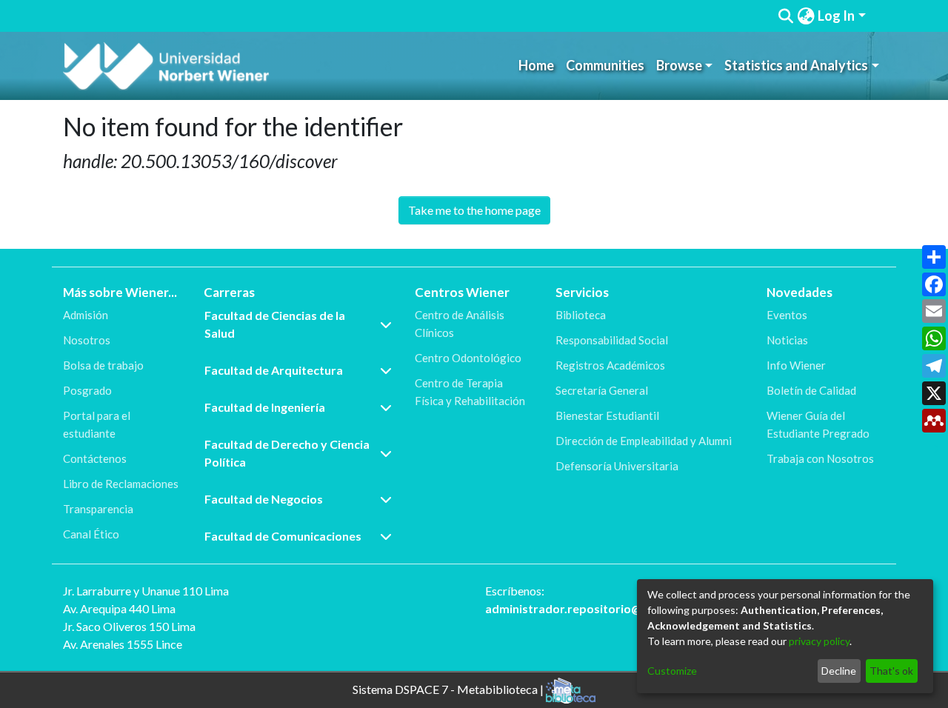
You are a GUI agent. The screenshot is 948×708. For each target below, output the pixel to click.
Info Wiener (796, 365)
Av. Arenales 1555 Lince (122, 644)
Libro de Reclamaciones (120, 483)
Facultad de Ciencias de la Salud (274, 324)
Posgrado (87, 390)
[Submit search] (786, 16)
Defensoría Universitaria (616, 465)
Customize (672, 670)
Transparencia (98, 508)
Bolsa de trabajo (103, 365)
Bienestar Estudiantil (607, 415)
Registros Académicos (610, 365)
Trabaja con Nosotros (820, 458)
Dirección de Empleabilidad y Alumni (643, 440)
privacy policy (819, 641)
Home (536, 65)
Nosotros (86, 340)
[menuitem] (805, 16)
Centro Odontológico (468, 357)
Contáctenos (95, 458)
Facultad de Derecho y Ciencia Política (287, 453)
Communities (605, 65)
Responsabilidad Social (611, 340)
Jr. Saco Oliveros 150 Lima (129, 626)
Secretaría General (601, 390)
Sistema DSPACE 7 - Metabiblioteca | (449, 688)
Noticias (787, 340)
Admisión (85, 314)
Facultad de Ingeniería (264, 407)
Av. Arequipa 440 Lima (119, 608)
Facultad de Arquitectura (273, 370)
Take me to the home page (474, 210)
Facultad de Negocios (263, 499)
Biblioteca (580, 314)
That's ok (891, 670)
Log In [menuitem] (836, 15)
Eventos (787, 314)
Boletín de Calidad (811, 390)
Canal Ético (91, 534)
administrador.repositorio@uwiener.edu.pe (605, 608)
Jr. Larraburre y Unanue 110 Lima (146, 591)
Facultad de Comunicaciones (282, 536)
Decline (838, 670)
